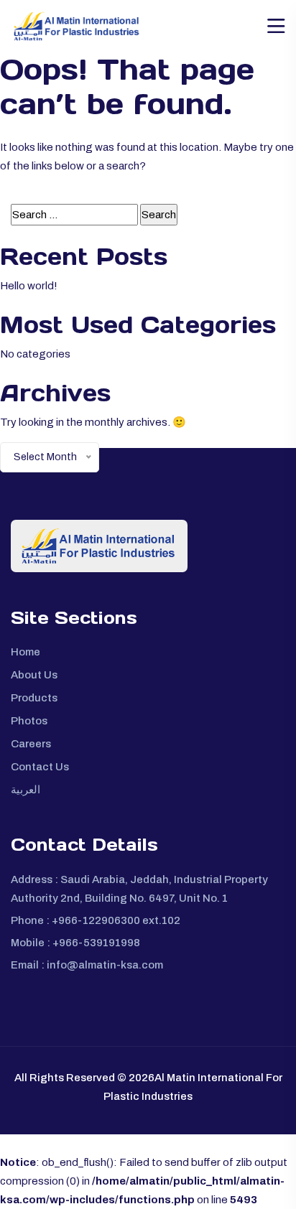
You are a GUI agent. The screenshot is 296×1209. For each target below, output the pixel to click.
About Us (34, 675)
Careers (31, 744)
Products (34, 698)
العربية (25, 789)
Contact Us (40, 766)
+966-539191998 (96, 942)
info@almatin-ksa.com (105, 965)
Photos (29, 721)
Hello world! (28, 285)
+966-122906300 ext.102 (116, 920)
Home (25, 652)
